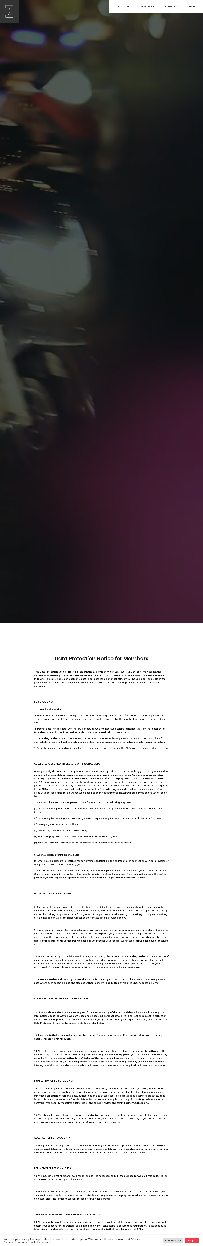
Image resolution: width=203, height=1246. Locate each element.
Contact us (171, 6)
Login (191, 6)
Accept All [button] (192, 1240)
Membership (147, 6)
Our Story (123, 6)
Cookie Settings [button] (173, 1240)
